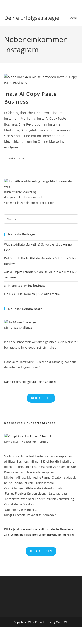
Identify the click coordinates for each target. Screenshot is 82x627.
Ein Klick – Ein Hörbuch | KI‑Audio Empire (32, 294)
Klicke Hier (41, 398)
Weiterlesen (20, 159)
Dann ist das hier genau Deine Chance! (30, 382)
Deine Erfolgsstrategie (31, 17)
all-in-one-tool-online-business (24, 285)
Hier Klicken (46, 203)
